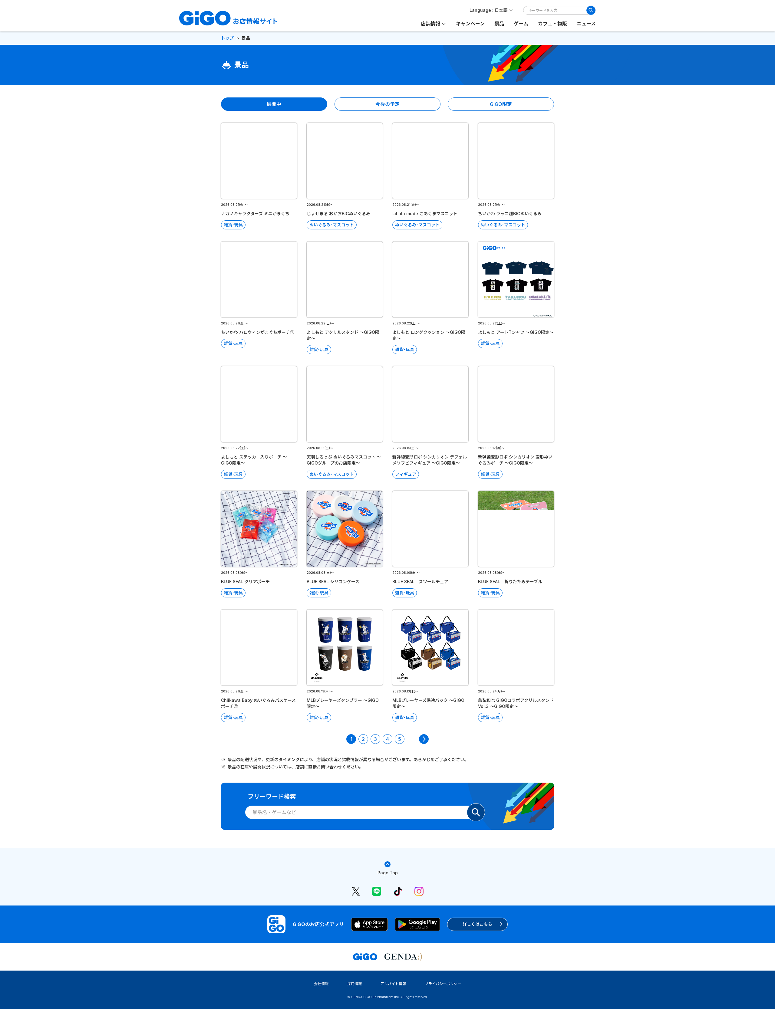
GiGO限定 (501, 104)
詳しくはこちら (477, 924)
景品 (499, 24)
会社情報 (321, 983)
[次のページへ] (424, 739)
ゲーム (521, 24)
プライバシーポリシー (443, 983)
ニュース (586, 24)
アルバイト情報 (393, 983)
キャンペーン (470, 24)
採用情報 (354, 983)
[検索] (591, 10)
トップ (227, 38)
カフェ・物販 (552, 24)
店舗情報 (430, 24)
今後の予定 (387, 104)
